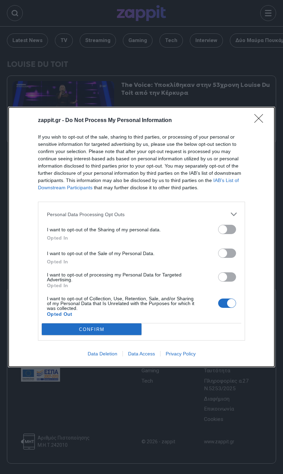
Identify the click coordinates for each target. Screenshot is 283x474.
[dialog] (141, 237)
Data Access (141, 353)
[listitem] (141, 214)
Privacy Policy (181, 353)
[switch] (227, 229)
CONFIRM (92, 329)
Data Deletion (102, 353)
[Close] (260, 120)
